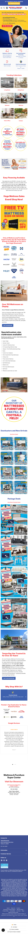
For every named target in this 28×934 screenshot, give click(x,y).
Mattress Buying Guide (13, 912)
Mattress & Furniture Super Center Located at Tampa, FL (14, 913)
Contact (18, 908)
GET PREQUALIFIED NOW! (14, 3)
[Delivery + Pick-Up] (7, 53)
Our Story (19, 910)
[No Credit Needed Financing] (21, 53)
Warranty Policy (20, 909)
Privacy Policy (5, 910)
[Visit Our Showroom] (21, 64)
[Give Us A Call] (7, 64)
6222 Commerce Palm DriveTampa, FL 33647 (7, 842)
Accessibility (12, 910)
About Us (13, 908)
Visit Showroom (7, 325)
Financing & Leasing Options (9, 909)
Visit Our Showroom (8, 678)
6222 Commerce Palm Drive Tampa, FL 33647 (14, 785)
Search (8, 908)
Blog (23, 910)
